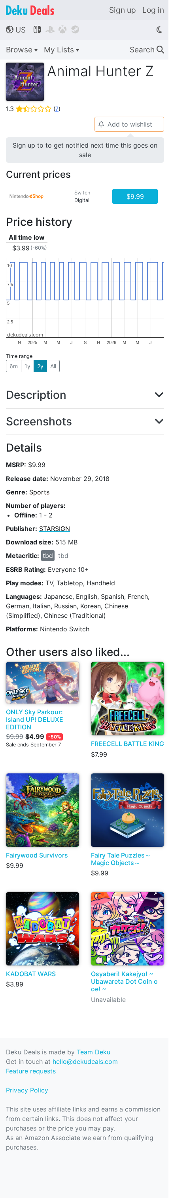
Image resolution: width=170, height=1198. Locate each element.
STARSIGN (54, 529)
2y (40, 366)
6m (13, 366)
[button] (85, 395)
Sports (39, 492)
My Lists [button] (60, 49)
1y (27, 366)
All (53, 366)
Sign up (122, 10)
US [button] (16, 30)
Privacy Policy (27, 1090)
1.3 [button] (33, 109)
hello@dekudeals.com (85, 1061)
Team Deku (93, 1052)
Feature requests (31, 1071)
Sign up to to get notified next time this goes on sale (85, 150)
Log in (153, 10)
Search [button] (147, 49)
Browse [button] (20, 49)
